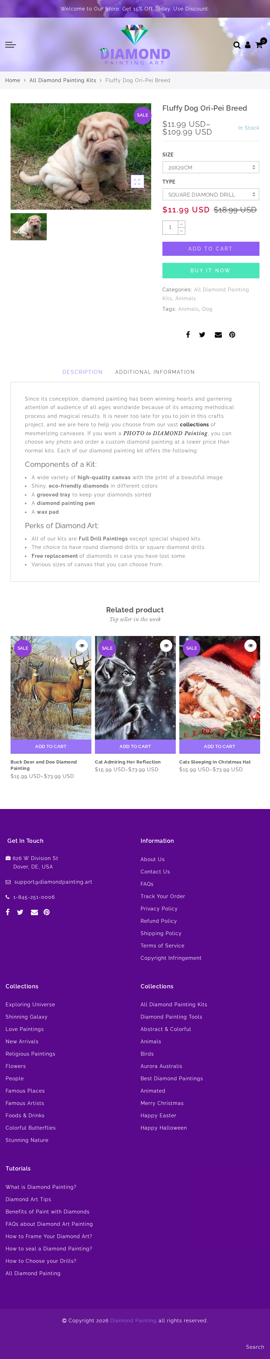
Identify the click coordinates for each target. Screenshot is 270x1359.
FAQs (147, 884)
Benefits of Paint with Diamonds (48, 1212)
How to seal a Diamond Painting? (49, 1249)
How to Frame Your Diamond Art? (49, 1236)
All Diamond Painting (33, 1273)
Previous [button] (10, 711)
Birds (147, 1054)
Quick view (82, 646)
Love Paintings (25, 1029)
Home (12, 80)
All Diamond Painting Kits (63, 80)
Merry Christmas (162, 1103)
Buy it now (211, 270)
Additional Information (155, 372)
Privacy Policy (159, 909)
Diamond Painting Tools (171, 1017)
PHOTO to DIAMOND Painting (165, 433)
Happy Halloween (164, 1128)
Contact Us (155, 872)
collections (195, 424)
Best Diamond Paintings (172, 1078)
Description (83, 372)
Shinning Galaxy (27, 1017)
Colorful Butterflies (31, 1128)
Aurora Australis (161, 1066)
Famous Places (25, 1091)
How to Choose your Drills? (41, 1261)
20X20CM (180, 168)
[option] (81, 156)
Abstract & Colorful (166, 1029)
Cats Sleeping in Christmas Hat (215, 762)
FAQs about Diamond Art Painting (49, 1224)
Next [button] (251, 710)
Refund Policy (159, 921)
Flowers (16, 1066)
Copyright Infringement (171, 958)
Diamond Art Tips (28, 1199)
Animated (153, 1091)
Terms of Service (163, 946)
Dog (207, 309)
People (15, 1078)
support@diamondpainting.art (53, 882)
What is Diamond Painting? (41, 1187)
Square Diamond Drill (202, 195)
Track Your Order (163, 896)
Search (255, 1347)
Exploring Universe (30, 1004)
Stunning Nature (27, 1140)
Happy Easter (158, 1115)
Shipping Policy (161, 933)
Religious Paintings (31, 1054)
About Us (153, 859)
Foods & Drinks (25, 1115)
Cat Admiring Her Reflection (128, 762)
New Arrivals (22, 1041)
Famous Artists (25, 1103)
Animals (185, 298)
